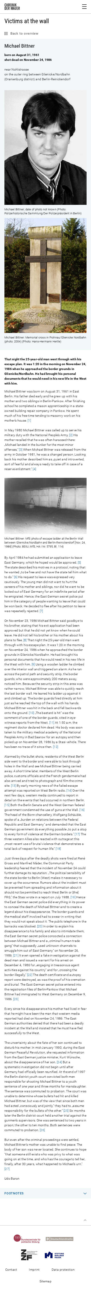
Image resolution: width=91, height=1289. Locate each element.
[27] (6, 1169)
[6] (15, 577)
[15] (6, 805)
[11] (51, 722)
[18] (58, 848)
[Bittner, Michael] (45, 202)
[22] (29, 975)
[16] (81, 810)
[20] (39, 926)
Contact (11, 1269)
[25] (65, 1110)
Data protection (63, 1269)
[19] (73, 897)
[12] (55, 747)
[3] (20, 449)
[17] (77, 834)
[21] (15, 955)
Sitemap (45, 1281)
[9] (33, 664)
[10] (31, 713)
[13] (13, 785)
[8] (25, 640)
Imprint (34, 1269)
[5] (79, 562)
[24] (59, 1062)
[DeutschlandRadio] (62, 1238)
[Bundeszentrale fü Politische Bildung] (29, 1238)
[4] (34, 469)
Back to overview (23, 33)
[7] (41, 611)
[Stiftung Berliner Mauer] (56, 1254)
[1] (29, 420)
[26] (42, 1130)
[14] (69, 790)
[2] (70, 435)
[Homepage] (12, 7)
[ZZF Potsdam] (31, 1254)
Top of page (85, 1220)
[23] (15, 999)
